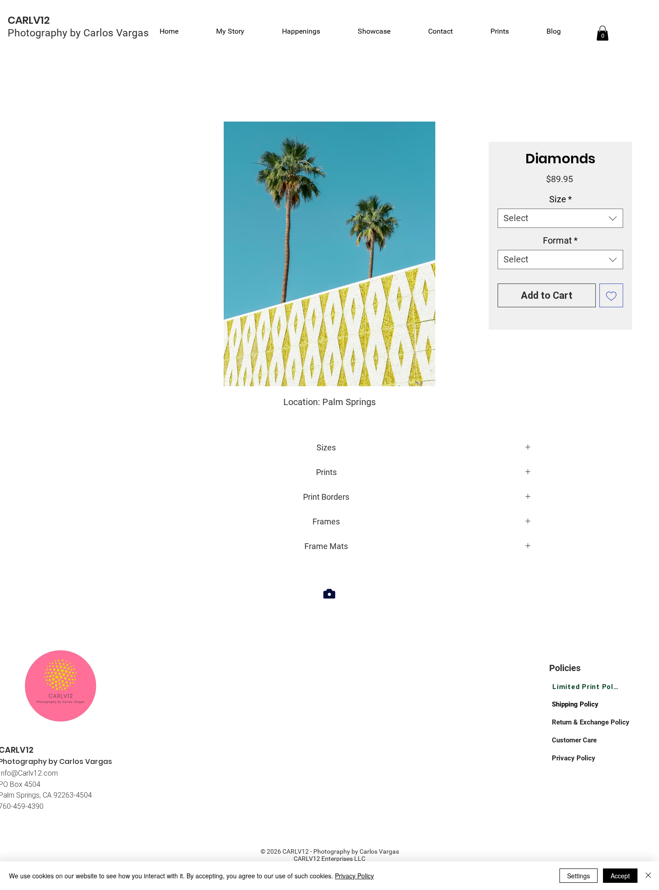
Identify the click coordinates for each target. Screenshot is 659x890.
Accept (620, 875)
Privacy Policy (354, 875)
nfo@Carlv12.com (29, 772)
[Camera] (329, 593)
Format (560, 240)
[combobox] (560, 218)
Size (560, 199)
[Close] (648, 875)
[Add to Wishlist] (611, 295)
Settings (578, 875)
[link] (602, 33)
